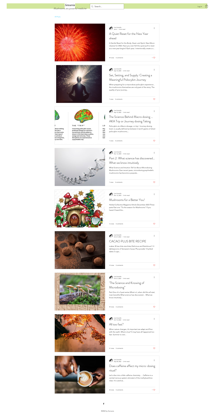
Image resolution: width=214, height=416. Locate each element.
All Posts (58, 17)
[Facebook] (104, 404)
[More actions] (155, 28)
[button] (206, 6)
